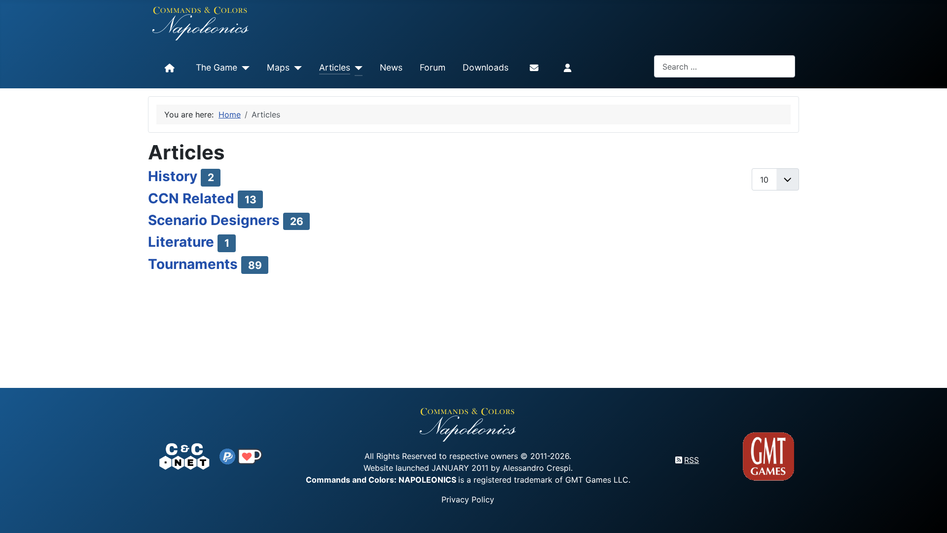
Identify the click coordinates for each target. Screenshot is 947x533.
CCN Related (191, 198)
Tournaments (193, 264)
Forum (432, 67)
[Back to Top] (930, 514)
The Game (216, 67)
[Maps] (296, 68)
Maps (278, 67)
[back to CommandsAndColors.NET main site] (184, 455)
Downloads (486, 67)
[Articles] (356, 68)
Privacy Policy (467, 499)
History (172, 176)
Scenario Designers (214, 220)
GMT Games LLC (596, 480)
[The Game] (243, 68)
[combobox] (724, 66)
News (391, 67)
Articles (334, 67)
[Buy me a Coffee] (250, 455)
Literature (181, 241)
